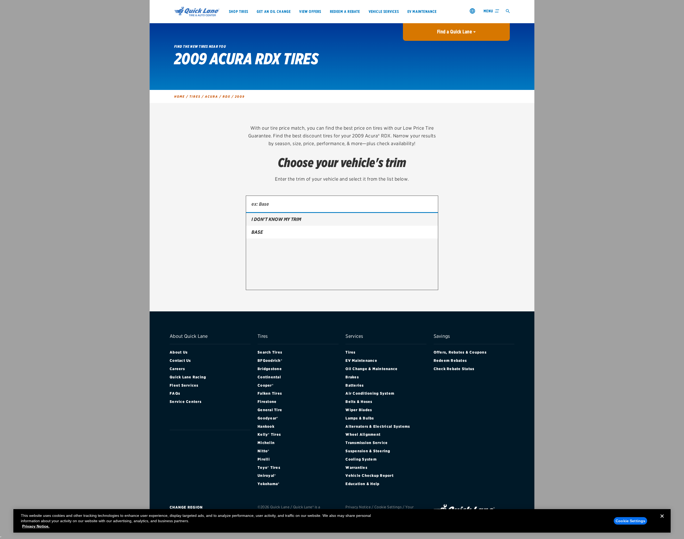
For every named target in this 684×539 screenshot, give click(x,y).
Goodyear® (268, 418)
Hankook (266, 426)
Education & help (362, 484)
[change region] (472, 11)
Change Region (186, 507)
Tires (350, 352)
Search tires (270, 352)
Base (257, 232)
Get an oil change (274, 11)
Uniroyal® (267, 475)
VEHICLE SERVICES (384, 11)
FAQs (175, 393)
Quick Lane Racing (188, 377)
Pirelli (264, 459)
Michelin (266, 443)
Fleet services (184, 385)
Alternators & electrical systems (377, 426)
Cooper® (266, 385)
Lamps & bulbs (359, 418)
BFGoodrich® (270, 360)
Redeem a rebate (345, 11)
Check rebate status (454, 369)
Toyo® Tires (269, 467)
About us (179, 352)
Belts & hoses (358, 401)
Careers (177, 369)
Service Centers (185, 401)
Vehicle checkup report (369, 475)
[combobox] (342, 204)
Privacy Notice (358, 507)
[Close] (662, 520)
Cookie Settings (388, 507)
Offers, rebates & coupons (460, 352)
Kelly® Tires (269, 434)
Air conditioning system (369, 393)
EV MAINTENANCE (422, 11)
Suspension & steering (367, 451)
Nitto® (264, 451)
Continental (269, 377)
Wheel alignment (362, 434)
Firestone (267, 401)
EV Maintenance (361, 360)
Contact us (180, 360)
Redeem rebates (450, 360)
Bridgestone (270, 369)
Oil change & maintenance (371, 369)
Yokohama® (268, 484)
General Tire (270, 410)
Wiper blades (358, 410)
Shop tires (238, 11)
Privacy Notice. (35, 526)
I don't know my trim (276, 219)
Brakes (352, 377)
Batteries (354, 385)
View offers (310, 11)
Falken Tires (270, 393)
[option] (342, 219)
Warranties (356, 467)
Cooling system (361, 459)
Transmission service (366, 443)
